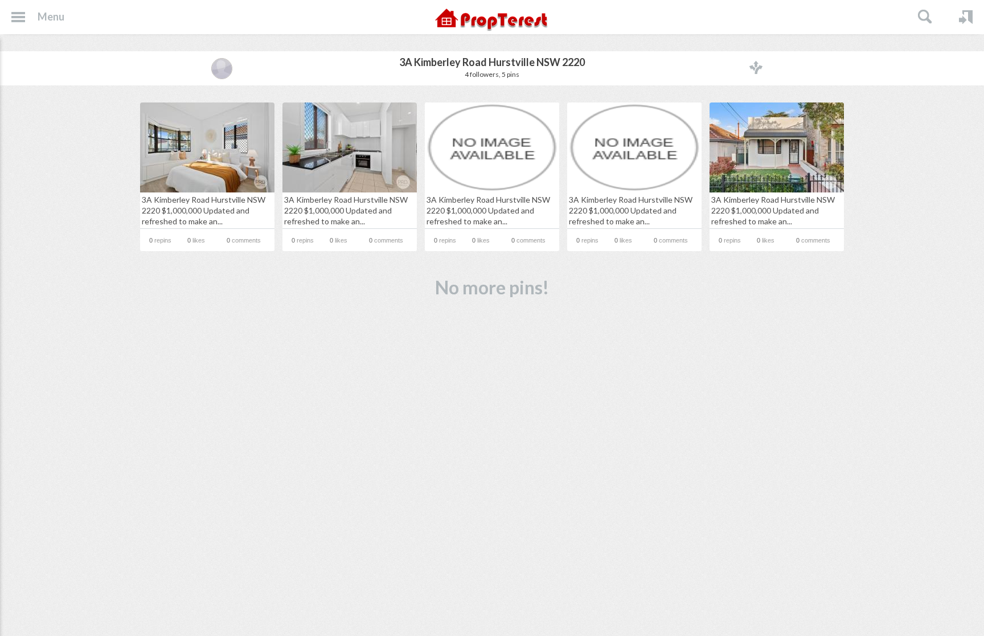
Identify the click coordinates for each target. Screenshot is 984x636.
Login (966, 17)
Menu (51, 16)
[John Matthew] (221, 68)
